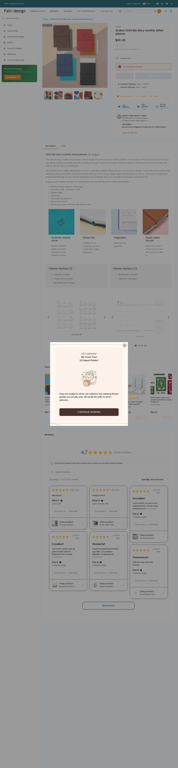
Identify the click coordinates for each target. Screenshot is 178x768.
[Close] (124, 345)
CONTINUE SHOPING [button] (89, 412)
